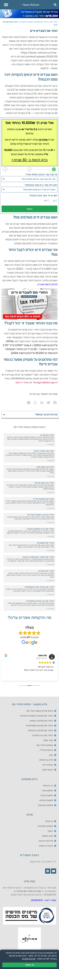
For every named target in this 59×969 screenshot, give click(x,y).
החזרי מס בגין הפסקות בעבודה (40, 529)
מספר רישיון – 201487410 (43, 900)
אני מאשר (29, 965)
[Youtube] (53, 871)
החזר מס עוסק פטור (45, 467)
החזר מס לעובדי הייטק (44, 451)
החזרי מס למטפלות (45, 543)
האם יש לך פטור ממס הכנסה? (43, 195)
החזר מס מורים (47, 435)
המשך (29, 208)
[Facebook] (47, 871)
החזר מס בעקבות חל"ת (43, 499)
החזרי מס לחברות (46, 571)
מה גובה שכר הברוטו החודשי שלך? (41, 174)
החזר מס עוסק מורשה (44, 483)
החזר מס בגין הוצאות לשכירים (40, 514)
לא (45, 200)
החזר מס (54, 22)
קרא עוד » (50, 444)
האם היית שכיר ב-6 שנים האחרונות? (41, 184)
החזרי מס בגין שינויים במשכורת (40, 601)
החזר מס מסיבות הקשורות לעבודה (34, 22)
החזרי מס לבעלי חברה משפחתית (39, 587)
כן (54, 200)
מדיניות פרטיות (28, 959)
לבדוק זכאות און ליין (48, 284)
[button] (6, 4)
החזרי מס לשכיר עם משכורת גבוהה (38, 557)
